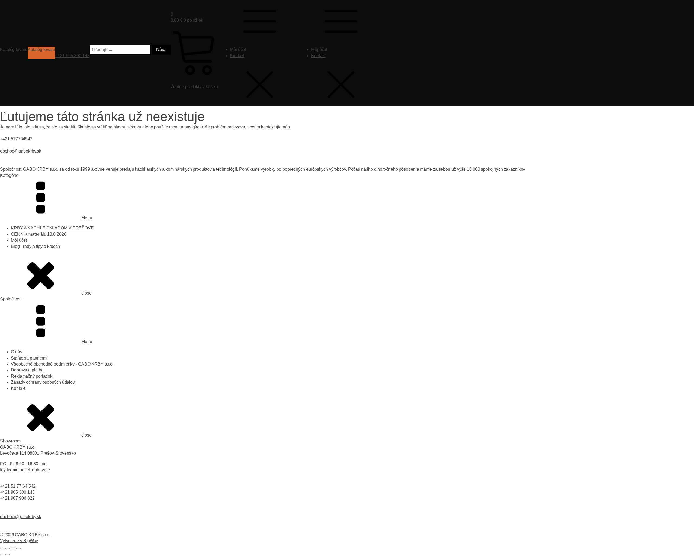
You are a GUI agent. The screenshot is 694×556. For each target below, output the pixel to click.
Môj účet (238, 49)
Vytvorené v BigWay (19, 540)
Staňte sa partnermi (29, 358)
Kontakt (237, 55)
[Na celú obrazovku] (7, 548)
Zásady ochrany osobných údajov (43, 382)
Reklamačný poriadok (31, 376)
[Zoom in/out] (2, 548)
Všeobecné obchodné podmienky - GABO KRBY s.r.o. (62, 364)
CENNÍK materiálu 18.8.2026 (38, 234)
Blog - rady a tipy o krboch (35, 246)
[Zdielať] (13, 548)
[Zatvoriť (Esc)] (18, 548)
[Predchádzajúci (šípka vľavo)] (2, 554)
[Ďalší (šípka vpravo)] (7, 554)
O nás (16, 352)
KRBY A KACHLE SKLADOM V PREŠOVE (52, 228)
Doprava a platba (27, 370)
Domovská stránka (15, 107)
